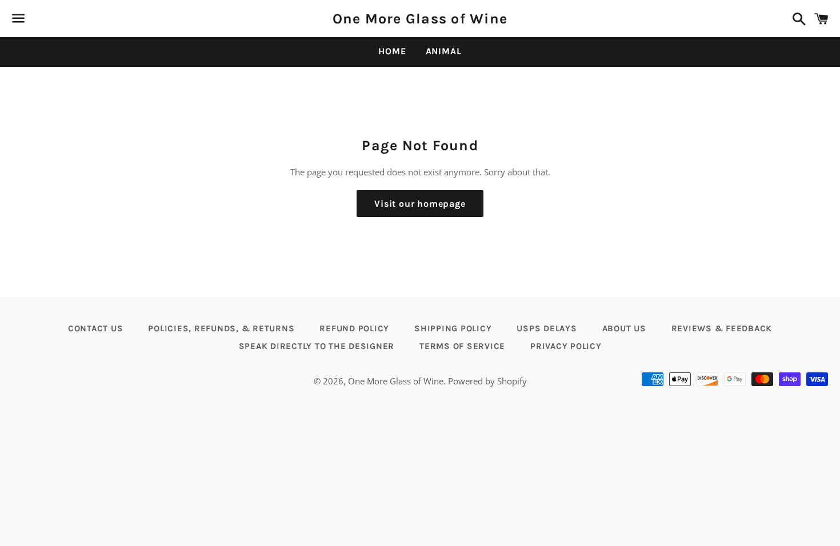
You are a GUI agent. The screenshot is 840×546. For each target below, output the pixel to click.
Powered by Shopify (487, 381)
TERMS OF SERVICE (462, 346)
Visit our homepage (419, 203)
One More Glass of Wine (420, 18)
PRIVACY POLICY (566, 346)
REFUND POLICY (354, 328)
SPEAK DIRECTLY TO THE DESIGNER (317, 346)
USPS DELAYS (547, 328)
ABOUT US (624, 328)
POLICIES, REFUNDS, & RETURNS (221, 328)
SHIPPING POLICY (452, 328)
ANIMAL (444, 51)
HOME (392, 51)
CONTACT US (95, 328)
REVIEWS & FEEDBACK (722, 328)
